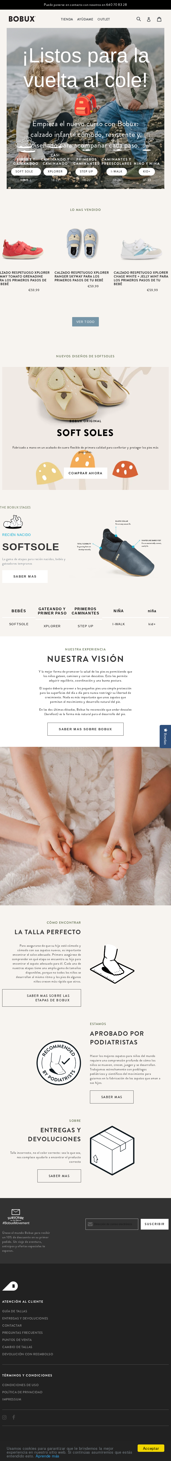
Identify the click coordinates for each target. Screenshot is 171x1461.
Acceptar (151, 1448)
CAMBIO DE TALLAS (17, 1347)
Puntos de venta (17, 1340)
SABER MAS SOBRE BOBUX (85, 729)
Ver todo (85, 322)
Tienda (67, 19)
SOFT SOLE (24, 171)
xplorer (55, 171)
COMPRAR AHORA (86, 473)
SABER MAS (25, 576)
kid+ (147, 171)
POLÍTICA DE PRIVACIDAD (22, 1392)
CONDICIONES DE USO (20, 1385)
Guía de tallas (14, 1311)
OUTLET (104, 19)
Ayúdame (85, 19)
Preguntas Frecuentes (22, 1332)
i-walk (116, 171)
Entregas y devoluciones (25, 1318)
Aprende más (47, 1456)
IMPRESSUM (11, 1399)
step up (86, 171)
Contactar (12, 1325)
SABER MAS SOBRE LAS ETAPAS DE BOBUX (48, 997)
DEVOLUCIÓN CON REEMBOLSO (27, 1354)
